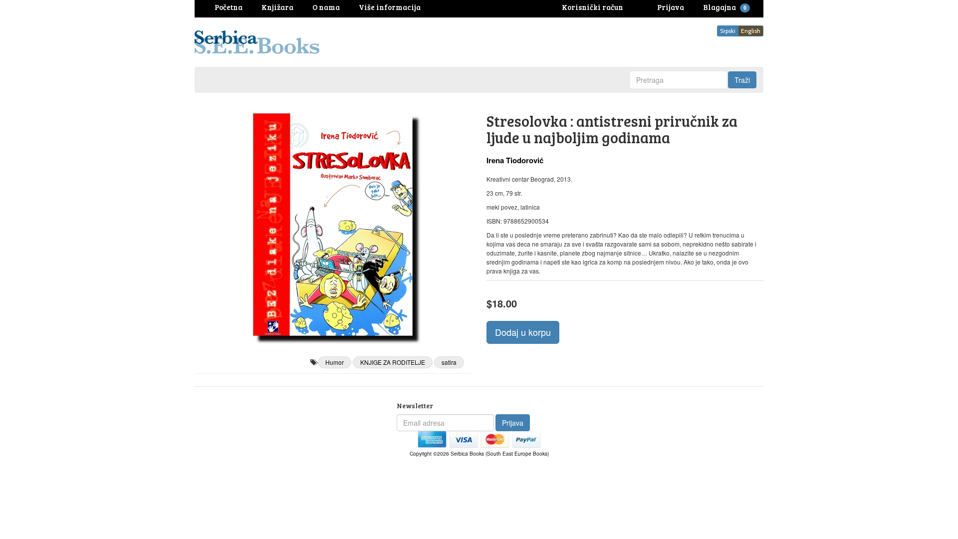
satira (449, 362)
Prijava (512, 423)
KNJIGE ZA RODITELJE (392, 362)
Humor (334, 362)
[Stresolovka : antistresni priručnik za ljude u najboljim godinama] (333, 224)
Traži (742, 80)
